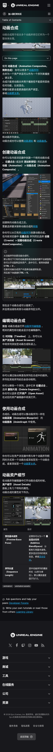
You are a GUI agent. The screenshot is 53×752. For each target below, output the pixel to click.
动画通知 (28, 140)
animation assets (22, 586)
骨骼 (35, 226)
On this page (10, 58)
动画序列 (33, 70)
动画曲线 (41, 140)
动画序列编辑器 (32, 326)
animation (8, 586)
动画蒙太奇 (13, 93)
